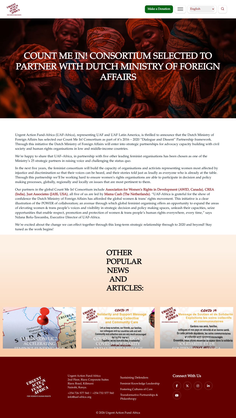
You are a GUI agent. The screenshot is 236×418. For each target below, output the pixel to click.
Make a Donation (159, 9)
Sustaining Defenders (134, 377)
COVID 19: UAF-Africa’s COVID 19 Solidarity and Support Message (118, 344)
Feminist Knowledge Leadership (140, 383)
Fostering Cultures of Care (136, 389)
